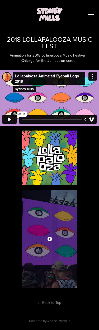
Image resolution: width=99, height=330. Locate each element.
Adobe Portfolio (58, 320)
